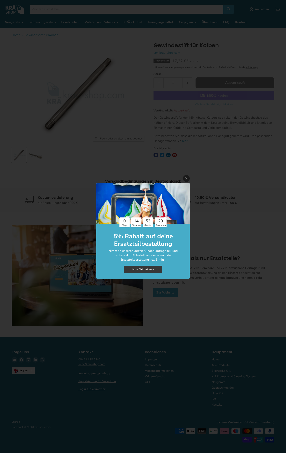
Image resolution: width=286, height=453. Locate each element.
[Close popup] (186, 178)
